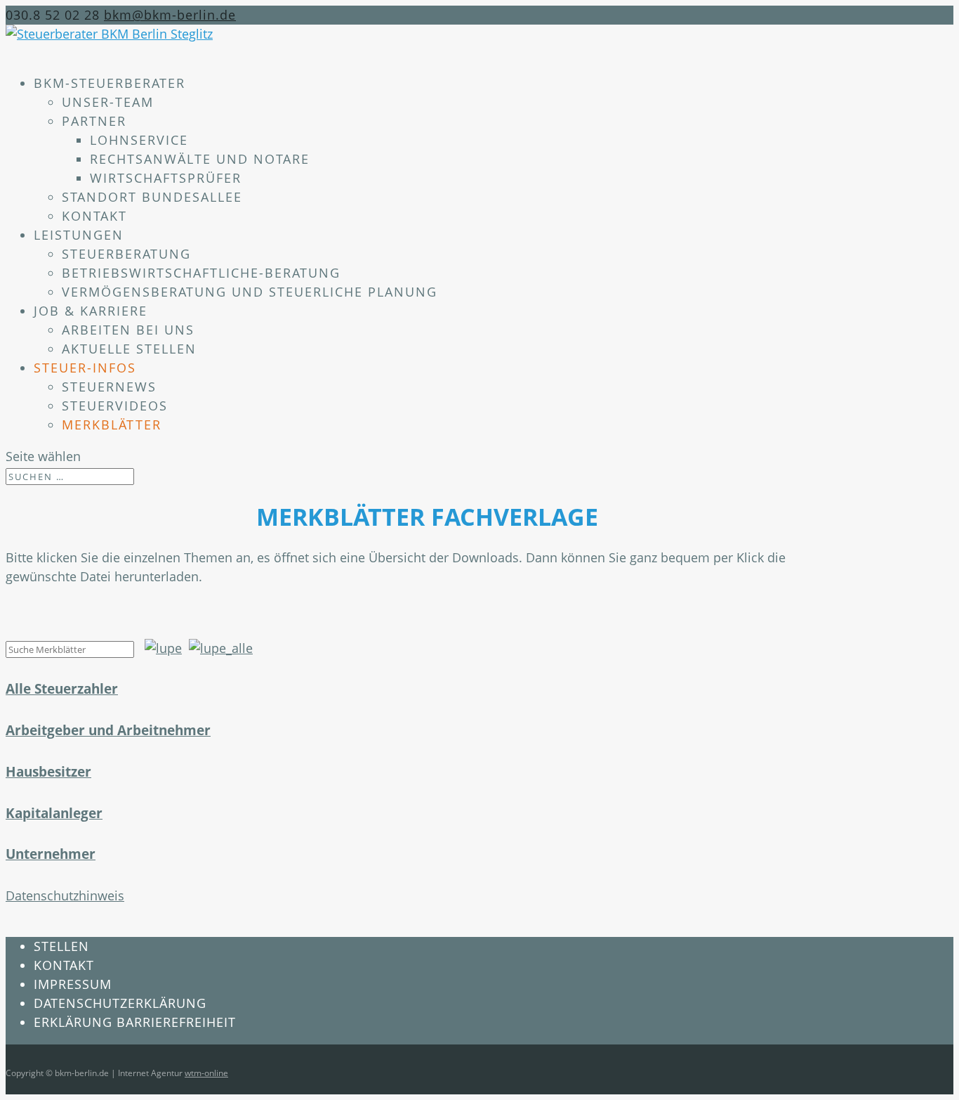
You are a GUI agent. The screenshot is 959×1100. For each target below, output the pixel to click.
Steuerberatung (126, 253)
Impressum (73, 984)
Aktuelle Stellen (129, 348)
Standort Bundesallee (152, 196)
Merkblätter (111, 424)
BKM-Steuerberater (109, 83)
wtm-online (206, 1073)
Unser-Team (108, 101)
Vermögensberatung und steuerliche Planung (249, 291)
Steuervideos (115, 405)
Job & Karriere (90, 310)
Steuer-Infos (85, 367)
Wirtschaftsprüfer (166, 177)
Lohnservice (139, 139)
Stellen (61, 946)
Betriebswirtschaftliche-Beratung (201, 272)
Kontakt (94, 215)
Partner (94, 120)
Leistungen (79, 234)
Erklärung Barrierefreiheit (135, 1022)
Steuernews (109, 386)
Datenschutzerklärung (120, 1003)
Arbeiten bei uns (128, 329)
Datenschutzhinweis (65, 895)
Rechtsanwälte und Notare (200, 158)
